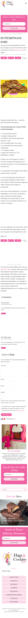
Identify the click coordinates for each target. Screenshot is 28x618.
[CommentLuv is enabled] (9, 419)
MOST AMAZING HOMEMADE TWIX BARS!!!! (13, 520)
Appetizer (14, 577)
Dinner (14, 588)
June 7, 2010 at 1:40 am (6, 338)
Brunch (14, 581)
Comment (3, 365)
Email (2, 385)
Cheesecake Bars (14, 595)
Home (5, 611)
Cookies (14, 598)
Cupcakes (14, 602)
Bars (15, 264)
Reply (3, 313)
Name (3, 379)
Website (3, 392)
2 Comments (23, 54)
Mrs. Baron (4, 337)
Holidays (14, 591)
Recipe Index (15, 611)
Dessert (19, 264)
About (9, 611)
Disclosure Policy (19, 50)
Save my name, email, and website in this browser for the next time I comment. (13, 401)
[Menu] (26, 3)
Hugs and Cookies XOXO (7, 3)
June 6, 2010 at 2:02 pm (6, 304)
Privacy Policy (20, 410)
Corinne (3, 302)
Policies (21, 611)
